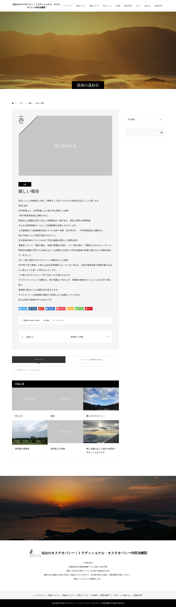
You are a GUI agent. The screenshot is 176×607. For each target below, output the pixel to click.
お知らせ (147, 6)
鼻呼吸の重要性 (22, 448)
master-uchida (34, 320)
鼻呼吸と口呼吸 (58, 448)
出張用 (118, 6)
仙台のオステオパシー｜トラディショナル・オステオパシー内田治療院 (36, 6)
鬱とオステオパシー (95, 416)
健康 (24, 184)
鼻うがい (19, 416)
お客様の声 (158, 6)
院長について (81, 6)
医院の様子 (128, 6)
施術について (94, 6)
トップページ (67, 6)
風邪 (53, 416)
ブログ (138, 6)
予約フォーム (107, 6)
